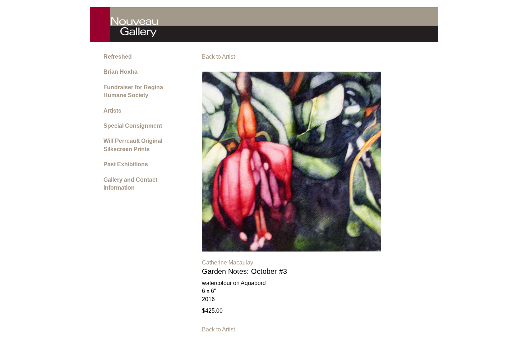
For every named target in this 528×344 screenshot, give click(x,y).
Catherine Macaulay (227, 262)
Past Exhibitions (125, 164)
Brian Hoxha (120, 72)
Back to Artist (218, 57)
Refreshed (117, 57)
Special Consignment (132, 126)
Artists (112, 111)
